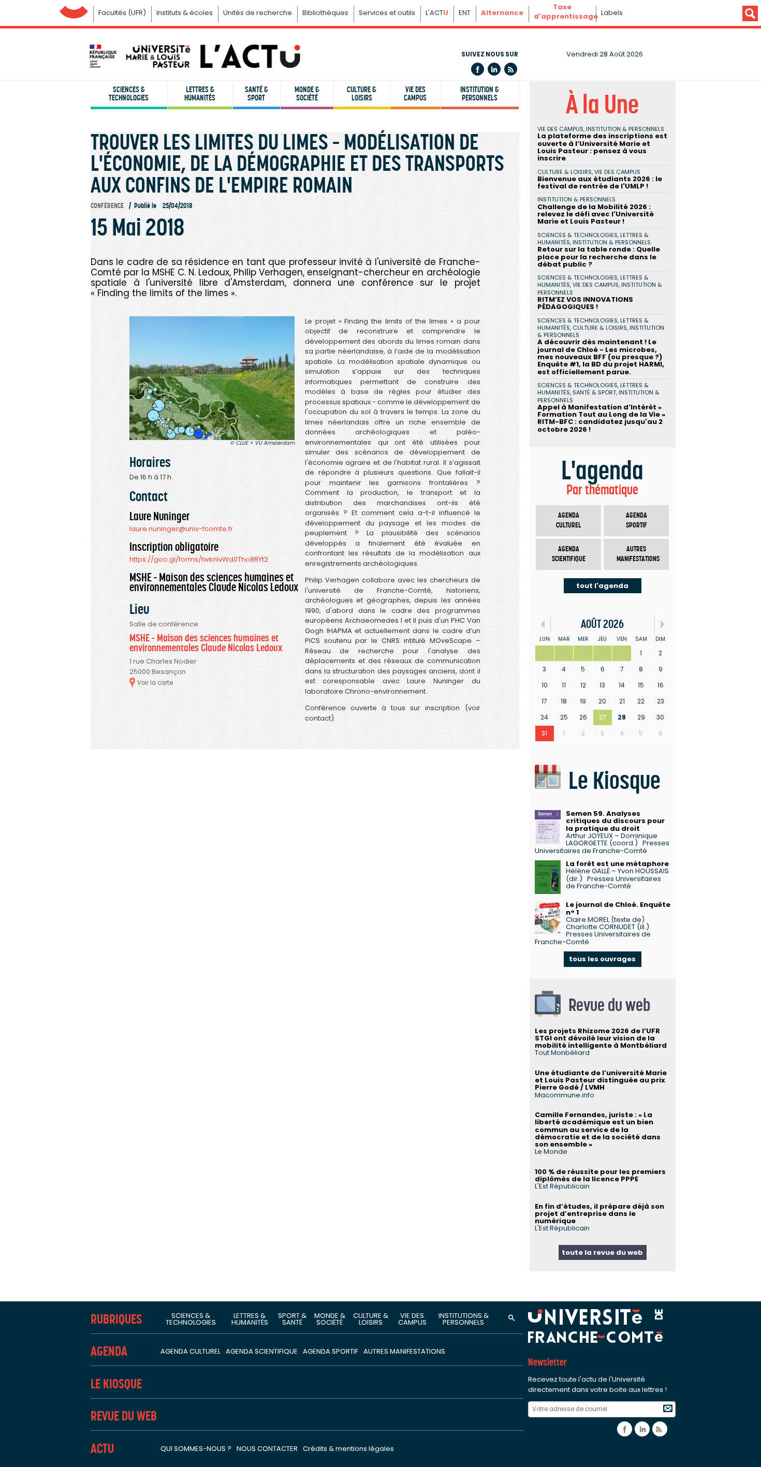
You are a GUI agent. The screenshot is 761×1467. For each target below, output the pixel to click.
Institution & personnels (479, 93)
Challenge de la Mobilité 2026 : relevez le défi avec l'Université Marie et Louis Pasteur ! (595, 214)
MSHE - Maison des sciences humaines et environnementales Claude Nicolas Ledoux (206, 643)
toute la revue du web (602, 1252)
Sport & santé (292, 1319)
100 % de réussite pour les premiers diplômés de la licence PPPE (600, 1175)
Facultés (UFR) (122, 13)
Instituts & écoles (184, 13)
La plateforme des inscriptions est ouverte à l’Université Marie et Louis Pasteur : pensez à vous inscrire (602, 147)
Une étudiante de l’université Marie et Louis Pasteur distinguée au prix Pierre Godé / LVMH (601, 1080)
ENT (465, 13)
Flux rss (510, 69)
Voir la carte (155, 683)
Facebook (477, 69)
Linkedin (494, 69)
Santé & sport (256, 93)
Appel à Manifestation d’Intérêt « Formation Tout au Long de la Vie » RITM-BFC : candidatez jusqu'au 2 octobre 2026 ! (601, 418)
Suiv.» (662, 624)
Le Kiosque (116, 1383)
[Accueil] (194, 56)
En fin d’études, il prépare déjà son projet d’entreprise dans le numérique (599, 1213)
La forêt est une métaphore (617, 864)
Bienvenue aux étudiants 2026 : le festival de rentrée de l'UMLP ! (599, 182)
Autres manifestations (638, 554)
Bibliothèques (325, 13)
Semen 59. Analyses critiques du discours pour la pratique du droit (615, 821)
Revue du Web (124, 1416)
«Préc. (543, 624)
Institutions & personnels (463, 1319)
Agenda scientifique (569, 554)
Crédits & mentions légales (348, 1449)
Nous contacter (267, 1449)
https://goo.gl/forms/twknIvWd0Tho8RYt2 (198, 559)
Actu (102, 1448)
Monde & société (307, 93)
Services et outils (387, 13)
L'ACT (437, 13)
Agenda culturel (568, 520)
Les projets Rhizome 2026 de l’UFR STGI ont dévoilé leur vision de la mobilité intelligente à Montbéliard (601, 1038)
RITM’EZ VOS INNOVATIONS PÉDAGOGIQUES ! (585, 303)
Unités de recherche (257, 13)
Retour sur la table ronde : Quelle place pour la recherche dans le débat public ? (598, 256)
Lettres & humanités (199, 93)
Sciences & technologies (129, 93)
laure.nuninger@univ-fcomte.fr (181, 529)
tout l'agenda (602, 586)
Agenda (109, 1351)
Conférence (107, 205)
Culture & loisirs (361, 93)
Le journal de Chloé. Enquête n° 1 (618, 908)
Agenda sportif (636, 520)
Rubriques (116, 1319)
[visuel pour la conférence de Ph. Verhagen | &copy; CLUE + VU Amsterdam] (212, 378)
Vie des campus (415, 93)
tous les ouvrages (602, 959)
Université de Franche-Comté (73, 9)
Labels (612, 13)
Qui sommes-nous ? (195, 1449)
